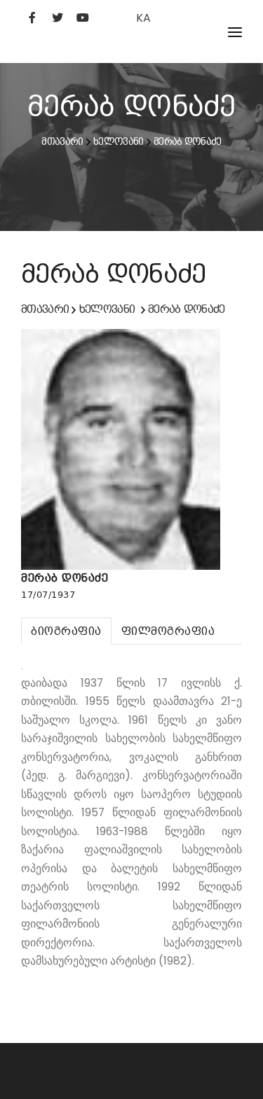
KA (143, 18)
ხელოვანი (118, 141)
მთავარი (62, 141)
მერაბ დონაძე (188, 141)
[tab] (66, 631)
